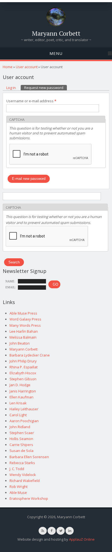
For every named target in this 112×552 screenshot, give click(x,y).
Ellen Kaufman (21, 397)
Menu (56, 53)
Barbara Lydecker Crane (30, 355)
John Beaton (20, 343)
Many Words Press (25, 325)
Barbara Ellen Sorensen (29, 456)
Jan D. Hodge (20, 384)
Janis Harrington (23, 391)
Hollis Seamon (21, 438)
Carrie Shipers (21, 444)
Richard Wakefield (25, 480)
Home (8, 66)
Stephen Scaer (22, 432)
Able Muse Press (23, 313)
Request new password (45, 87)
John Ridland (20, 426)
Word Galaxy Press (25, 319)
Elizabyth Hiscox (23, 373)
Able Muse (18, 492)
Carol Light (18, 414)
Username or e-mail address (31, 100)
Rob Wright (18, 486)
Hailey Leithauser (24, 408)
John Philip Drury (23, 361)
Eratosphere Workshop (29, 498)
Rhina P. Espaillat (24, 367)
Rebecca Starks (22, 462)
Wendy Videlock (23, 474)
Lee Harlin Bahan (24, 331)
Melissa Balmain (23, 337)
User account (27, 66)
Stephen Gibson (23, 378)
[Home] (56, 24)
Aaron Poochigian (24, 420)
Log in (11, 87)
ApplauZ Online (82, 539)
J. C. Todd (17, 468)
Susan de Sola (21, 450)
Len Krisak (18, 403)
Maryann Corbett (56, 33)
